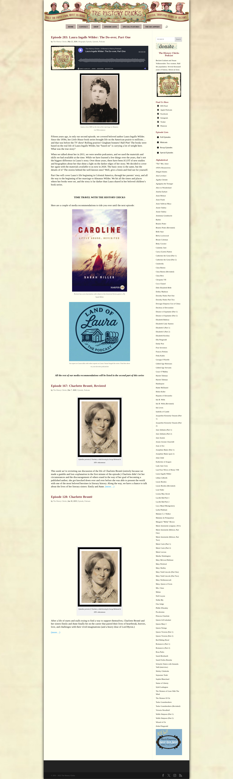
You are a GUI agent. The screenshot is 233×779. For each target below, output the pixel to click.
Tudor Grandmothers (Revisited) (168, 706)
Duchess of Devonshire (165, 308)
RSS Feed (164, 106)
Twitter (163, 122)
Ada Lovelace (161, 176)
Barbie (158, 220)
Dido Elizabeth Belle (163, 288)
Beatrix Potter (161, 224)
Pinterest (163, 126)
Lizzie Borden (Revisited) (165, 486)
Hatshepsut (160, 384)
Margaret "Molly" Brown (165, 522)
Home (70, 27)
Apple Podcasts (166, 110)
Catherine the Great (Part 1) (166, 256)
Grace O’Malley (162, 372)
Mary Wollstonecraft (163, 580)
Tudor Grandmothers (164, 702)
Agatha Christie (162, 180)
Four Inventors (161, 348)
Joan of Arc (160, 446)
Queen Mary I (161, 624)
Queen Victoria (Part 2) (164, 636)
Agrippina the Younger (164, 184)
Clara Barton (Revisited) (165, 272)
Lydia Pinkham (161, 510)
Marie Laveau (161, 552)
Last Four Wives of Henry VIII (167, 470)
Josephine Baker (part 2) (165, 454)
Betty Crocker (161, 244)
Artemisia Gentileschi (164, 216)
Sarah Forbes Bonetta (164, 660)
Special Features (131, 27)
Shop (96, 27)
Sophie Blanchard (162, 679)
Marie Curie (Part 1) (163, 544)
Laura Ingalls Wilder (163, 474)
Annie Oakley (161, 208)
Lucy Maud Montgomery (165, 506)
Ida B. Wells (160, 400)
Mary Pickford (161, 564)
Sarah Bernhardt (162, 656)
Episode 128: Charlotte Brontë (71, 497)
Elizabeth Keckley (163, 336)
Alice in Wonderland (163, 188)
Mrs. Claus (160, 588)
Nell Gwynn (160, 596)
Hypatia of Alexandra (164, 396)
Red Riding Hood (162, 640)
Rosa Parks (160, 652)
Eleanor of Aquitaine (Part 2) (167, 316)
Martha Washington (163, 556)
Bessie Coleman (162, 240)
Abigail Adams (161, 172)
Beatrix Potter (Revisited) (165, 228)
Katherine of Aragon (163, 462)
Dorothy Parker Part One (165, 296)
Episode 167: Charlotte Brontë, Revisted (78, 386)
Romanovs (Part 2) (163, 648)
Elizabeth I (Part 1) (163, 328)
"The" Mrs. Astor (162, 164)
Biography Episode (85, 42)
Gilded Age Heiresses (164, 364)
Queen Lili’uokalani (163, 620)
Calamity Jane (161, 248)
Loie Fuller (160, 490)
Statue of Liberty (162, 683)
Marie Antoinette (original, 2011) (168, 526)
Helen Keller (160, 392)
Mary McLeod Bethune (164, 560)
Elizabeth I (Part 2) (163, 332)
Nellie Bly (159, 600)
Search (178, 39)
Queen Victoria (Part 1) (164, 632)
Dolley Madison (162, 292)
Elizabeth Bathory (162, 320)
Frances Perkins (162, 352)
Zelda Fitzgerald (162, 726)
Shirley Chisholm (162, 671)
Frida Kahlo (160, 356)
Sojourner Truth (162, 675)
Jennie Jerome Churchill (165, 442)
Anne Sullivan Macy (163, 204)
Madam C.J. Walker (163, 514)
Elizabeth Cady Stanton (165, 324)
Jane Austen (160, 438)
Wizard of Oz (161, 722)
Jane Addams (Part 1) (164, 430)
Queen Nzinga (161, 628)
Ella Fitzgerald (161, 340)
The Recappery (152, 27)
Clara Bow (160, 276)
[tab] (169, 137)
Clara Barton (160, 268)
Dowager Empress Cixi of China (168, 304)
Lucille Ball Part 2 (162, 502)
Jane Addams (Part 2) (164, 434)
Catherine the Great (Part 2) (166, 260)
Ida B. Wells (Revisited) (165, 404)
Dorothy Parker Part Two (165, 300)
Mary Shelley (161, 568)
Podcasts (102, 42)
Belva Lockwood (162, 236)
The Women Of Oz (163, 698)
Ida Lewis (159, 408)
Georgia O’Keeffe (162, 360)
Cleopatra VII (161, 280)
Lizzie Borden (161, 482)
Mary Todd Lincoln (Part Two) (167, 576)
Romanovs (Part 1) (163, 644)
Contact (83, 27)
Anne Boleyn (161, 196)
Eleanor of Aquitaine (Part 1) (167, 312)
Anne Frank (160, 200)
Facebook (164, 114)
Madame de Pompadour (165, 518)
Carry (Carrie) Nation (164, 252)
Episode (95, 42)
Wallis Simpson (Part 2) (165, 718)
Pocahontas (160, 612)
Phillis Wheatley (162, 608)
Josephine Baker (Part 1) (165, 450)
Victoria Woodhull (163, 710)
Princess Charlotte (162, 616)
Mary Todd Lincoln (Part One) (167, 572)
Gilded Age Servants (163, 368)
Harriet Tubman (162, 376)
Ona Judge (160, 604)
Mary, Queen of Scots (164, 584)
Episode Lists (110, 27)
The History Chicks (60, 42)
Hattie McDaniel (162, 388)
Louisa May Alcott (163, 494)
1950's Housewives (163, 168)
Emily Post (160, 344)
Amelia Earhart (161, 192)
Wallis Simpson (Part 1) (165, 714)
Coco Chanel (161, 284)
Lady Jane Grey (162, 466)
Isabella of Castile (162, 412)
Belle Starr (160, 232)
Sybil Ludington (162, 687)
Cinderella (160, 264)
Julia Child (160, 458)
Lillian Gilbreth (161, 478)
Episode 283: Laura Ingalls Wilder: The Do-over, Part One (91, 37)
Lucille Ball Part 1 (162, 498)
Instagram (164, 118)
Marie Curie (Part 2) (163, 548)
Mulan (158, 592)
